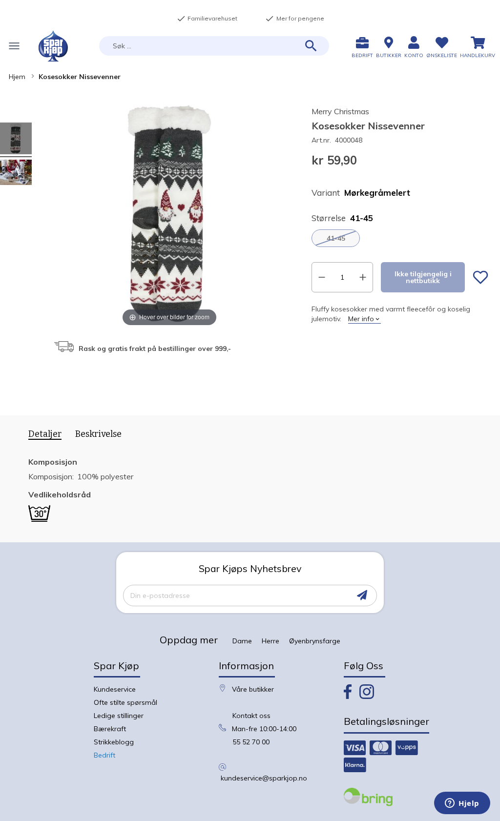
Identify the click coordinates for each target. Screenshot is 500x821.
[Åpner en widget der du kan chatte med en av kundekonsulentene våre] (462, 804)
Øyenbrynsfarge (314, 640)
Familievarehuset (207, 18)
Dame (242, 640)
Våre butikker (253, 689)
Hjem (17, 76)
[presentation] (41, 436)
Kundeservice (115, 689)
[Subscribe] (362, 595)
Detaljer (45, 434)
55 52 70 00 (251, 742)
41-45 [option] (336, 238)
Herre (270, 640)
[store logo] (53, 46)
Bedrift (104, 755)
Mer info (361, 318)
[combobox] (214, 46)
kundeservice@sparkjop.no (264, 778)
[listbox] (400, 238)
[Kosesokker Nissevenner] (16, 140)
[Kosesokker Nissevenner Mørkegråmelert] (16, 174)
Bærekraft (110, 728)
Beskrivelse (98, 434)
